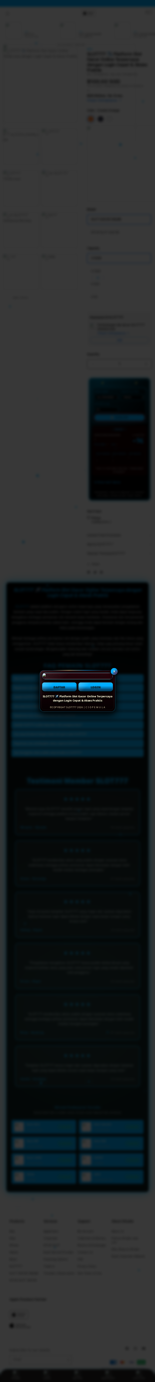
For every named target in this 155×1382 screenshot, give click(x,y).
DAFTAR (59, 687)
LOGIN (96, 687)
